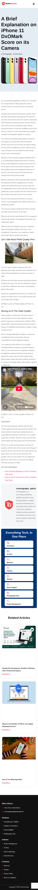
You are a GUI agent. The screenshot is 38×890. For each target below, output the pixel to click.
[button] (33, 4)
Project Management (14, 604)
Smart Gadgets (12, 587)
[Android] (8, 576)
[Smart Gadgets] (8, 584)
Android (9, 579)
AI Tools (9, 554)
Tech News (18, 54)
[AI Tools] (8, 551)
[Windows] (8, 559)
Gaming (9, 571)
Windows (10, 562)
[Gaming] (8, 568)
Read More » (6, 674)
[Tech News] (8, 543)
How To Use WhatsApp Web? (12, 779)
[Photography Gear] (8, 592)
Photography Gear (13, 596)
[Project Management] (8, 601)
